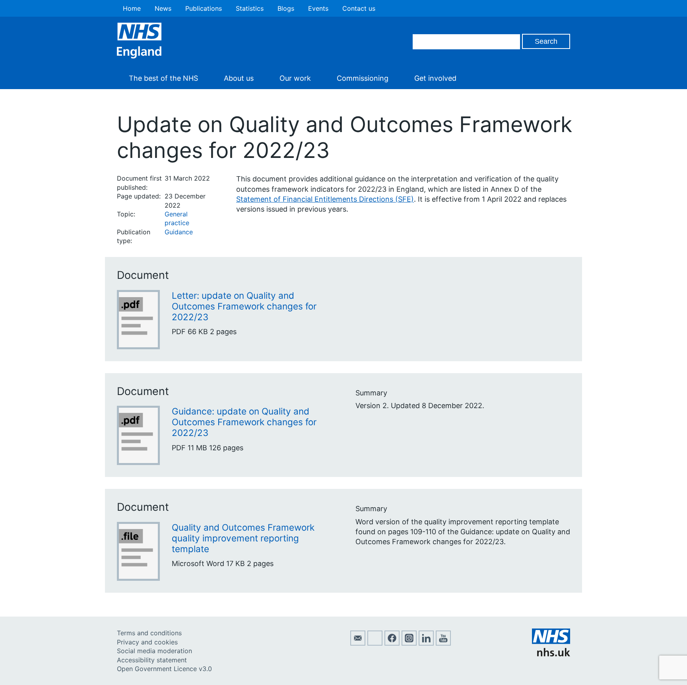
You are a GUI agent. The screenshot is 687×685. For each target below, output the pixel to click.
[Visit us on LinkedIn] (426, 643)
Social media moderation (154, 651)
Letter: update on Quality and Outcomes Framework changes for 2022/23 (244, 306)
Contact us (358, 8)
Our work (295, 78)
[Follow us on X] (374, 643)
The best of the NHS (163, 78)
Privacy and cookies (147, 642)
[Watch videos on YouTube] (443, 643)
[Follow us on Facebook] (392, 643)
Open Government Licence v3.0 (164, 669)
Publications (203, 8)
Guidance (179, 232)
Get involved (435, 78)
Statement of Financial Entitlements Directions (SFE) (325, 199)
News (163, 8)
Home (132, 8)
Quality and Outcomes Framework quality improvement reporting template (243, 538)
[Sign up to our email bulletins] (357, 643)
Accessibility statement (152, 660)
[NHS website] (551, 654)
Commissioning (362, 78)
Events (318, 8)
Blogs (286, 8)
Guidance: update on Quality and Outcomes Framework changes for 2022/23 (244, 422)
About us (239, 78)
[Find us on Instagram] (409, 643)
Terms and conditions (149, 633)
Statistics (250, 8)
